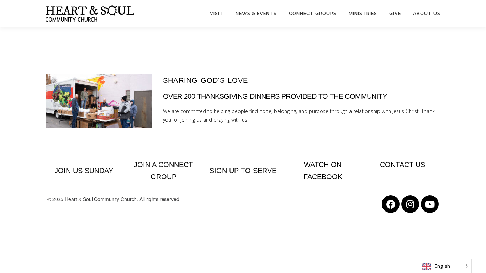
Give (395, 13)
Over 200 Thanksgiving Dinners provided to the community (275, 96)
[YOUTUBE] (430, 204)
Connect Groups (313, 13)
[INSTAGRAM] (410, 204)
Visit (216, 13)
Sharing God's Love (205, 80)
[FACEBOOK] (391, 204)
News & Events (256, 13)
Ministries (363, 13)
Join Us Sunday (83, 171)
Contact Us (402, 164)
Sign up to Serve (243, 171)
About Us (426, 13)
